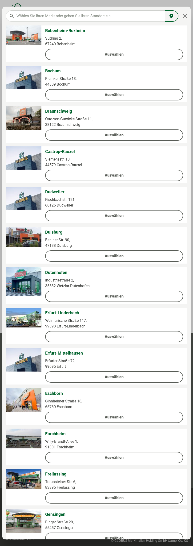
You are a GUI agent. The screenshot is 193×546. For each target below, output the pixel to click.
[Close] (185, 16)
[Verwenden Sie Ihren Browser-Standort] (171, 16)
